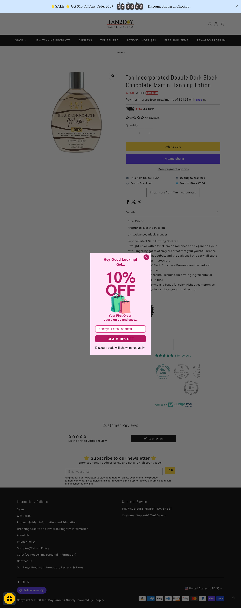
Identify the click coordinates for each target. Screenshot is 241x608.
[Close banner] (237, 6)
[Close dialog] (146, 257)
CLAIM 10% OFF (121, 338)
